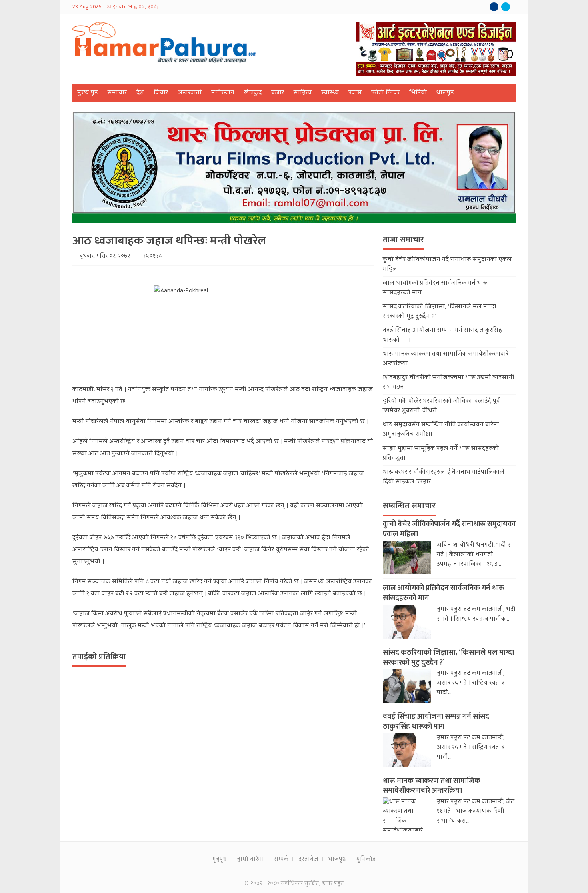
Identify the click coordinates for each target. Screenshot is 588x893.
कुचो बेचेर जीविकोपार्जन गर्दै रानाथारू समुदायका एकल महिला (449, 529)
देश (140, 93)
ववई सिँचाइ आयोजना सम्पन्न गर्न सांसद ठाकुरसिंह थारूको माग (436, 721)
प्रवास (355, 93)
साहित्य (303, 93)
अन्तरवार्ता (190, 93)
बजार (277, 93)
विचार (161, 93)
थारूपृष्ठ (445, 93)
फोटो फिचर (385, 93)
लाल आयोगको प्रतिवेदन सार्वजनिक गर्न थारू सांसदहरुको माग (443, 593)
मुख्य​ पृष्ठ (87, 93)
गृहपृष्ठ (219, 859)
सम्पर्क (281, 859)
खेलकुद (253, 93)
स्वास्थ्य (330, 93)
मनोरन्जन (222, 93)
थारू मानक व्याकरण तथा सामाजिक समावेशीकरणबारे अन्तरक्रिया (431, 786)
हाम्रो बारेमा (250, 859)
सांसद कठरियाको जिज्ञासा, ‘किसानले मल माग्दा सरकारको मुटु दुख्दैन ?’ (448, 657)
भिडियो (418, 93)
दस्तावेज (308, 859)
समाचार (117, 93)
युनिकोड (366, 859)
